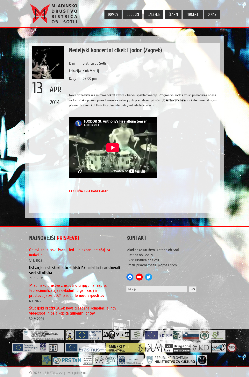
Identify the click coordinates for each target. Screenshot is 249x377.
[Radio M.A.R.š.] (232, 351)
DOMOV (113, 14)
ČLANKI (173, 14)
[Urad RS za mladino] (44, 339)
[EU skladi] (131, 364)
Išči (193, 289)
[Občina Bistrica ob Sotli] (70, 339)
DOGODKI (133, 14)
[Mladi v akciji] (88, 339)
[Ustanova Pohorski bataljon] (88, 364)
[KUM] (155, 351)
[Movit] (116, 339)
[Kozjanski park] (105, 364)
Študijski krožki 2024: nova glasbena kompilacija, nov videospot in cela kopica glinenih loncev (72, 311)
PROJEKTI (193, 14)
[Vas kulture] (202, 364)
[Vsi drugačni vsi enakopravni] (177, 351)
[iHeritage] (38, 351)
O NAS (212, 14)
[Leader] (185, 339)
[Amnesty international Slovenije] (125, 351)
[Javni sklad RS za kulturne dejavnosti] (201, 351)
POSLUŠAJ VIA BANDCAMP (88, 191)
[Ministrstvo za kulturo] (170, 364)
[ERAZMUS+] (85, 351)
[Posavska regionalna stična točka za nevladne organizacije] (67, 364)
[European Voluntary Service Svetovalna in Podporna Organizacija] (47, 364)
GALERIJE (153, 14)
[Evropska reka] (137, 339)
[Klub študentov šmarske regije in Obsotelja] (219, 351)
